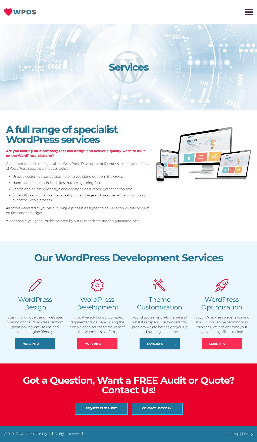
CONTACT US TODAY (156, 408)
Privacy (247, 434)
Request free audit (101, 408)
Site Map (232, 434)
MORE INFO (30, 344)
